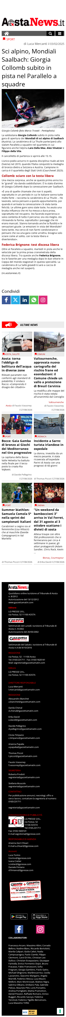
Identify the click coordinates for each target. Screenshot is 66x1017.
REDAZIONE (14, 652)
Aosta (8, 354)
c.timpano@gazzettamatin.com (24, 737)
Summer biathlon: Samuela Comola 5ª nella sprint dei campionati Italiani (16, 515)
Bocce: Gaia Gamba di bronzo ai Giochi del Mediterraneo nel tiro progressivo (16, 447)
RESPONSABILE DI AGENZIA (22, 839)
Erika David (45, 561)
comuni (41, 354)
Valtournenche (56, 402)
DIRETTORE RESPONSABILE (22, 682)
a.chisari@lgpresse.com (26, 846)
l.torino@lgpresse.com (19, 858)
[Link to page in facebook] (6, 300)
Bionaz (46, 557)
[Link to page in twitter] (15, 300)
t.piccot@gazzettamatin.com (22, 756)
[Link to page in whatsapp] (33, 300)
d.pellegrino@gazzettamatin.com (25, 728)
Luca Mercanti (37, 44)
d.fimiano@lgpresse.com (20, 870)
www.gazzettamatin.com (20, 602)
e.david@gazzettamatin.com (22, 719)
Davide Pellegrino (23, 474)
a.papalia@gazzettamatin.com (23, 747)
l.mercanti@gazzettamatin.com (24, 689)
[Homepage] (7, 33)
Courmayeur (57, 557)
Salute (16, 354)
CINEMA (41, 505)
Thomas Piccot (43, 478)
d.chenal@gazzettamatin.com (23, 710)
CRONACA (41, 436)
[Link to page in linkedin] (24, 300)
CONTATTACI (14, 791)
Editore (12, 607)
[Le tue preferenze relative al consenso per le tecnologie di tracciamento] (60, 1011)
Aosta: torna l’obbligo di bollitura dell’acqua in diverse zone (16, 364)
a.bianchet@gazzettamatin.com (24, 701)
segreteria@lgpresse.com (27, 833)
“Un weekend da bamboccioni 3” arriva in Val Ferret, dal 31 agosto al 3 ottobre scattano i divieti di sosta (49, 519)
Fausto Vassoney (23, 405)
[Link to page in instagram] (43, 300)
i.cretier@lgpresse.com (19, 864)
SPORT (8, 436)
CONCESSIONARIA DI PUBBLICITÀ (25, 814)
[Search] (50, 33)
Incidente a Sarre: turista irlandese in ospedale (48, 445)
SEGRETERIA (14, 770)
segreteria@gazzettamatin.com (29, 662)
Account (12, 851)
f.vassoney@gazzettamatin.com (24, 765)
